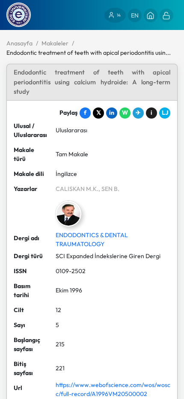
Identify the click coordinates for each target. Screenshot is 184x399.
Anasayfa (19, 43)
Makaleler (55, 43)
